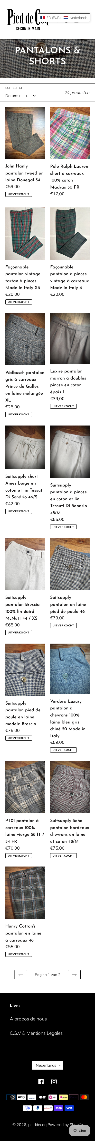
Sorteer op (14, 88)
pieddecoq (38, 1124)
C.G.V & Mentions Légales (36, 1033)
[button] (64, 18)
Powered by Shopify (65, 1124)
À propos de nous (28, 1019)
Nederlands (46, 1065)
